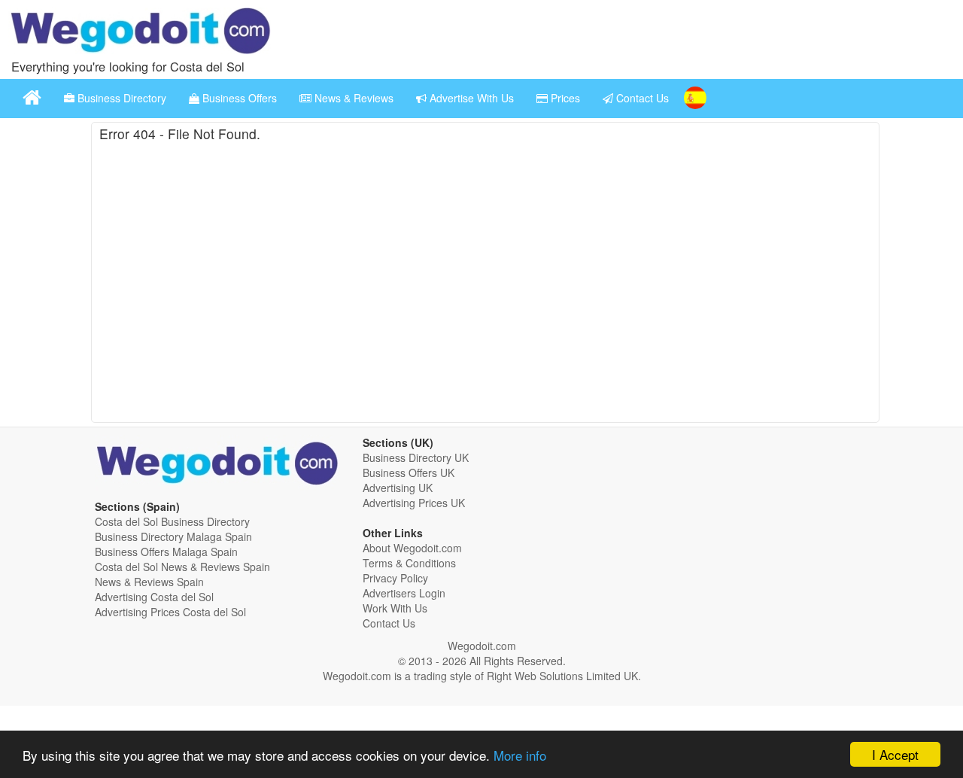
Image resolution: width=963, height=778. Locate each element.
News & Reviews (352, 97)
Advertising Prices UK (414, 502)
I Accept (895, 754)
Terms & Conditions (409, 562)
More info (520, 755)
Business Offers (238, 97)
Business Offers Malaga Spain (166, 551)
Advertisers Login (404, 592)
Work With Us (395, 607)
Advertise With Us (470, 97)
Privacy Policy (395, 577)
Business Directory (120, 97)
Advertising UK (398, 487)
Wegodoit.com (482, 645)
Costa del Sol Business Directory (172, 521)
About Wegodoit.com (412, 547)
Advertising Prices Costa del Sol (170, 611)
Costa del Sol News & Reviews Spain (182, 566)
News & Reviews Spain (149, 581)
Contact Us (641, 97)
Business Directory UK (416, 457)
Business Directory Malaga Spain (173, 536)
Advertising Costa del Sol (154, 596)
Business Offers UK (408, 472)
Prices (564, 97)
